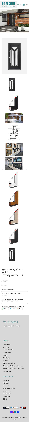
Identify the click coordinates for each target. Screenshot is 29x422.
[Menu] (26, 4)
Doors (4, 355)
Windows (6, 347)
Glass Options (7, 344)
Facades (5, 360)
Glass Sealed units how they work (12, 366)
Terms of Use (7, 391)
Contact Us (6, 380)
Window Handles (8, 350)
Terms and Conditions (9, 388)
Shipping (11, 306)
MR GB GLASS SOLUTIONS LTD (14, 417)
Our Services (6, 386)
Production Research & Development (13, 368)
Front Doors (6, 358)
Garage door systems (9, 363)
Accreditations (7, 371)
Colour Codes (7, 352)
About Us (5, 383)
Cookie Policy (7, 396)
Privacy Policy (7, 394)
